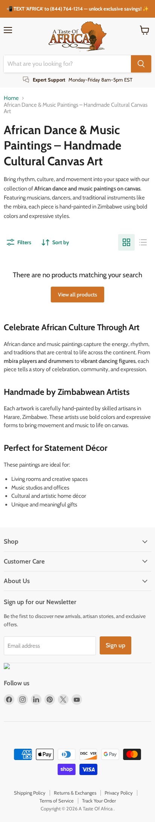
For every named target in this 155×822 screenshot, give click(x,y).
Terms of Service (57, 801)
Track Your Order (99, 801)
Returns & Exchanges (75, 793)
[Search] (141, 64)
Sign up (115, 645)
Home (11, 98)
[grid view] (126, 242)
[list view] (143, 242)
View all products (77, 294)
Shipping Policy (30, 793)
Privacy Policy (119, 793)
